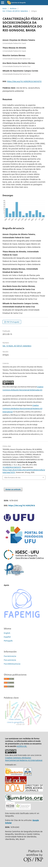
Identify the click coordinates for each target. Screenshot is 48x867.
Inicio (5, 8)
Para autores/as (10, 660)
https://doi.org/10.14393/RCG (21, 505)
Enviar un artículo (13, 489)
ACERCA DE (21, 746)
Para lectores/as (10, 656)
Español (7, 637)
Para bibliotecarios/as (12, 664)
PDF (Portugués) (12, 322)
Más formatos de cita (12, 477)
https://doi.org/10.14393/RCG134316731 (24, 81)
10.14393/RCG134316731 (12, 467)
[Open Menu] (2, 2)
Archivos (13, 8)
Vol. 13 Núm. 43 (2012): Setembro (15, 11)
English (7, 633)
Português (8, 640)
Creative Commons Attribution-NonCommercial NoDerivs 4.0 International (22, 408)
